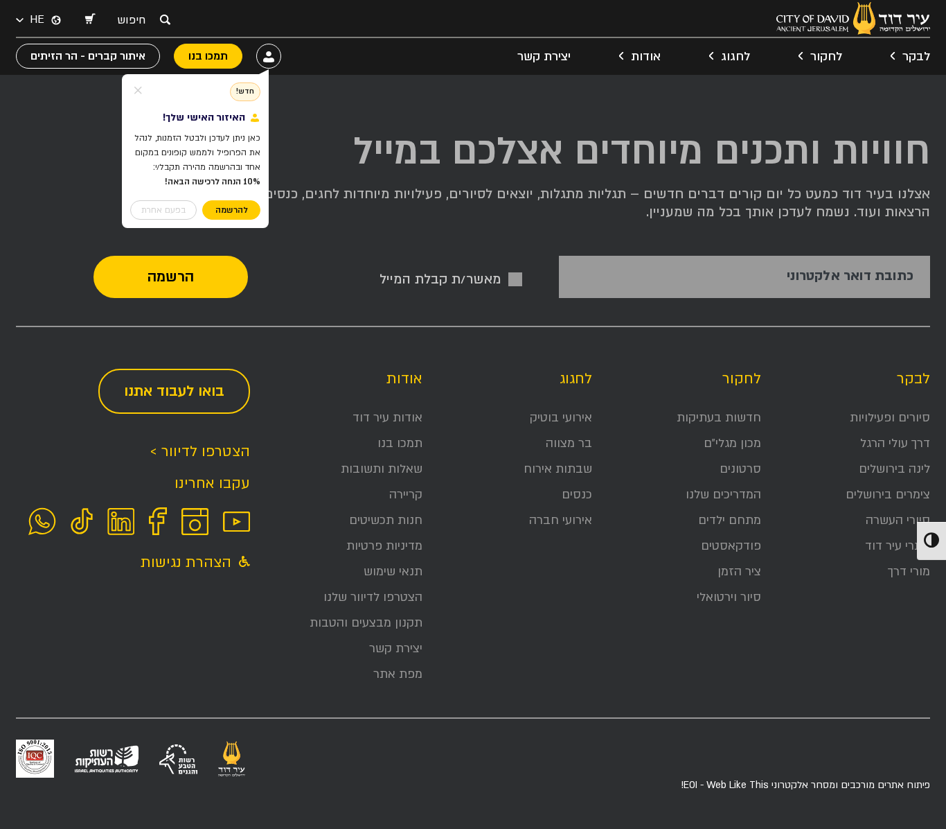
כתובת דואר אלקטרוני (850, 276)
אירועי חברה (560, 520)
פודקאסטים (731, 546)
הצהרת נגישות (188, 562)
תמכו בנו (399, 443)
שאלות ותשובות (381, 469)
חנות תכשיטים (385, 520)
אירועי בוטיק (561, 418)
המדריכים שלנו (723, 495)
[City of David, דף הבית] (853, 18)
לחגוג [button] (735, 56)
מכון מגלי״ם (732, 443)
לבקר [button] (916, 56)
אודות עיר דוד (387, 418)
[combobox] (135, 20)
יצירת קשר (544, 56)
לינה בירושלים (894, 469)
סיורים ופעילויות (890, 418)
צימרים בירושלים (888, 495)
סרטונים (740, 469)
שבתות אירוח (558, 469)
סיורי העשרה (898, 520)
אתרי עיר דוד (897, 546)
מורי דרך (909, 571)
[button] (89, 20)
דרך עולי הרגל (895, 443)
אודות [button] (646, 56)
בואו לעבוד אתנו (174, 391)
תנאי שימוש (393, 571)
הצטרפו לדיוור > (200, 452)
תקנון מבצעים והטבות (366, 623)
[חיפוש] (164, 19)
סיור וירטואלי (729, 597)
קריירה (405, 495)
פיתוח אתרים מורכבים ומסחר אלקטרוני (805, 785)
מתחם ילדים (729, 520)
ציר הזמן (739, 571)
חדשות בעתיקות (719, 418)
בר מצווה (569, 443)
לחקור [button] (826, 56)
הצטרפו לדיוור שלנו (372, 597)
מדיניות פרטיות (384, 546)
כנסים (577, 495)
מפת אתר (397, 674)
